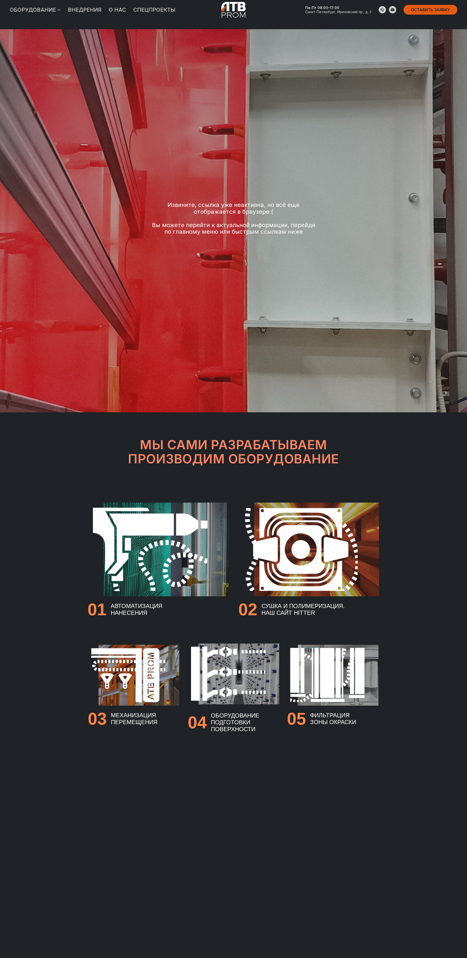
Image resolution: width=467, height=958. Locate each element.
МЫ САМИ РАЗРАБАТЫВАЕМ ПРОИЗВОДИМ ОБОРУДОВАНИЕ (233, 451)
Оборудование (33, 10)
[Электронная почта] (392, 9)
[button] (430, 10)
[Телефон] (382, 9)
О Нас (117, 10)
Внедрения (84, 10)
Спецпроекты (154, 10)
